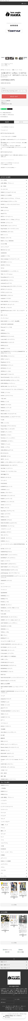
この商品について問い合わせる (8, 114)
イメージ (21, 121)
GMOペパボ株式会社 (20, 1013)
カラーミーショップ (4, 1013)
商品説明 (7, 121)
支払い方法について (9, 1006)
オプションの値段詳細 (5, 100)
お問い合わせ (3, 1002)
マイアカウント (3, 999)
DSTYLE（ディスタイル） (9, 63)
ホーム (2, 63)
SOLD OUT (14, 96)
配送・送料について (16, 1006)
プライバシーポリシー (18, 1007)
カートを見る (17, 999)
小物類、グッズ (7, 64)
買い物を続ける (5, 116)
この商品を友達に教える (6, 112)
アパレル (6, 65)
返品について (4, 102)
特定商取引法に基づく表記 (6, 103)
